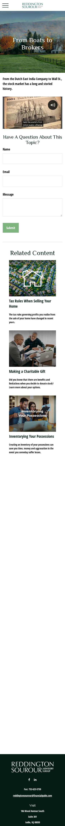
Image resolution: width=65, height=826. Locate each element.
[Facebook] (29, 779)
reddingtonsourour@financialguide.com (32, 795)
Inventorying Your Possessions (31, 436)
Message (8, 194)
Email (6, 172)
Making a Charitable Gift (27, 371)
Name (6, 149)
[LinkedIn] (35, 779)
